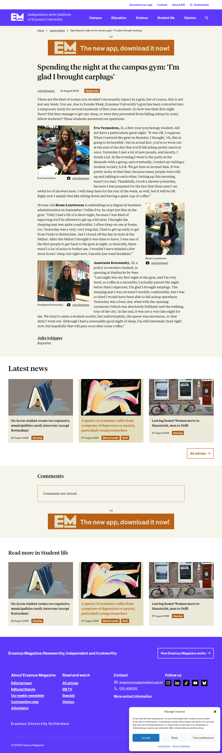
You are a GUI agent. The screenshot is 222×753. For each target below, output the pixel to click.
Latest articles (57, 30)
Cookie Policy (164, 746)
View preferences (203, 737)
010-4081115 (128, 688)
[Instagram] (168, 683)
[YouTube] (195, 683)
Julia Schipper (46, 91)
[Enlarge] (85, 130)
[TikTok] (186, 683)
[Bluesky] (204, 683)
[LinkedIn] (177, 683)
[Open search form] (206, 17)
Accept (146, 737)
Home (40, 30)
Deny (175, 737)
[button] (215, 711)
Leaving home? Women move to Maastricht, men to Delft (175, 423)
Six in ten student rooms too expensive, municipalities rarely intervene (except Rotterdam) (40, 425)
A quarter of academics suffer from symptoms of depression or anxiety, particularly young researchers (108, 425)
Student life (92, 91)
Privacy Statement (181, 746)
